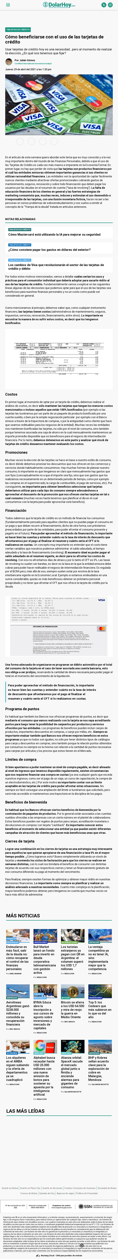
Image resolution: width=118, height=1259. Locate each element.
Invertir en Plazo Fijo (30, 1188)
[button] (8, 5)
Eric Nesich (13, 1029)
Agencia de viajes (65, 1193)
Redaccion (40, 977)
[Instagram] (110, 4)
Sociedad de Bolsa (107, 1188)
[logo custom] (59, 5)
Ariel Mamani (13, 974)
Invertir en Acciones (52, 1188)
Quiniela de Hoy (47, 1193)
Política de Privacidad (87, 1193)
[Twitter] (103, 4)
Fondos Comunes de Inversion (80, 1188)
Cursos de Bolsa (28, 1193)
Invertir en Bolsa (10, 1188)
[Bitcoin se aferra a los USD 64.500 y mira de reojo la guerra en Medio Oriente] (73, 991)
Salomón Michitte (71, 1092)
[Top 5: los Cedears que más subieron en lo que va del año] (100, 991)
